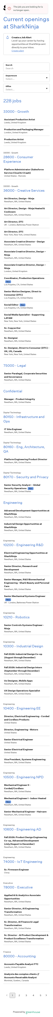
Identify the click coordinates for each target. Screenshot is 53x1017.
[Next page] (46, 995)
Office (8, 86)
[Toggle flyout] (46, 78)
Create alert (18, 50)
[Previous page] (6, 995)
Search (9, 65)
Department (11, 75)
